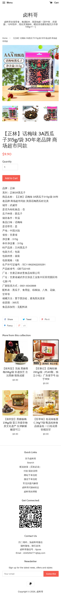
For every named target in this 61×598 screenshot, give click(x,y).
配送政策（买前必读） (30, 466)
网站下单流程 (30, 474)
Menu (9, 2)
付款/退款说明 (30, 470)
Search (30, 462)
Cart (56, 2)
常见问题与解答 (30, 483)
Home (5, 38)
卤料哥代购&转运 (30, 487)
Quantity (7, 161)
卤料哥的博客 (30, 491)
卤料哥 (30, 15)
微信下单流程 (30, 479)
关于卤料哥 (30, 458)
